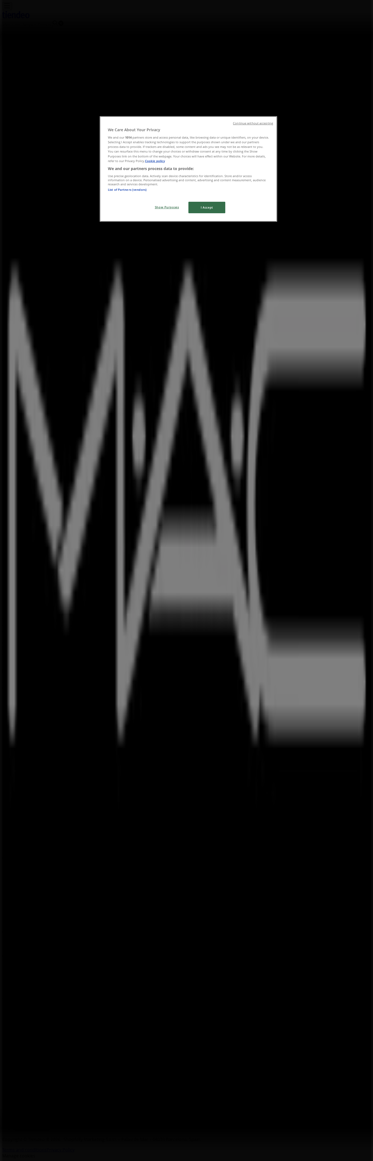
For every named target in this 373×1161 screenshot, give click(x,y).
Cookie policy (155, 161)
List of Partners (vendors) (127, 190)
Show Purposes (167, 207)
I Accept (207, 207)
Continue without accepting (253, 123)
